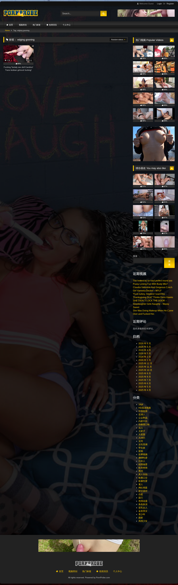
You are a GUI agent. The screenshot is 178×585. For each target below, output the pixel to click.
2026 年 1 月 (145, 360)
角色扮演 (143, 504)
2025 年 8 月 (145, 377)
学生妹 (142, 448)
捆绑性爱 (143, 458)
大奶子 (142, 431)
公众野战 (143, 418)
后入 (141, 428)
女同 (141, 441)
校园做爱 (143, 464)
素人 (141, 484)
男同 (141, 471)
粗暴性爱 (143, 481)
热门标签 (36, 25)
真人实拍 (143, 474)
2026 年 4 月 (145, 350)
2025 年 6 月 (145, 383)
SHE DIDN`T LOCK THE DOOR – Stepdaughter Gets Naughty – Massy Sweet (151, 303)
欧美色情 (143, 468)
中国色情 (143, 411)
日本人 (142, 461)
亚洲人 (142, 414)
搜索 (135, 256)
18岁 (141, 404)
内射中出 (143, 421)
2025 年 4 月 (145, 390)
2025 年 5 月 (145, 387)
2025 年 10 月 (145, 370)
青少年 (142, 514)
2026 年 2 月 (145, 357)
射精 (141, 451)
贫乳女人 (143, 508)
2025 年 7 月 (145, 380)
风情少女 (143, 521)
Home (7, 30)
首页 (11, 25)
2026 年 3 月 (145, 353)
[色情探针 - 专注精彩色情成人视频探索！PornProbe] (20, 13)
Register (170, 3)
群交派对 (143, 491)
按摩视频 (143, 454)
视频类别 (23, 25)
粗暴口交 (143, 478)
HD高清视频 (145, 408)
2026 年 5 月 (145, 347)
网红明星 (143, 488)
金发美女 (143, 511)
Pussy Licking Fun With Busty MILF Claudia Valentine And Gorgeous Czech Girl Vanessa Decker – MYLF (152, 287)
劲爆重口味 (144, 424)
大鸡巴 (142, 438)
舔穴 (141, 498)
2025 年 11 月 (145, 367)
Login (159, 3)
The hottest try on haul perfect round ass (152, 280)
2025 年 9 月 (145, 373)
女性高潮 (143, 444)
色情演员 (53, 25)
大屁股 (142, 434)
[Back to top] (169, 576)
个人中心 (67, 25)
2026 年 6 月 (145, 343)
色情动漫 (143, 501)
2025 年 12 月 (145, 363)
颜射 (141, 517)
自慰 (141, 494)
